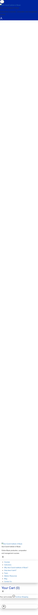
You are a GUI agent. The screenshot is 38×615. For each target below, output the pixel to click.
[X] (20, 363)
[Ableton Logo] (10, 125)
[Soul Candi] (20, 276)
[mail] (4, 234)
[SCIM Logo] (8, 117)
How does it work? (10, 570)
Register (3, 75)
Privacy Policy (10, 505)
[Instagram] (20, 336)
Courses (7, 562)
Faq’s (6, 573)
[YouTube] (20, 395)
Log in (3, 53)
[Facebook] (20, 304)
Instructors (7, 565)
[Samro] (10, 131)
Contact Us (8, 581)
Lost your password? (20, 48)
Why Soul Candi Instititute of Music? (16, 567)
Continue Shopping (21, 597)
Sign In (17, 536)
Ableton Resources (10, 576)
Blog (5, 579)
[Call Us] (4, 241)
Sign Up (12, 536)
